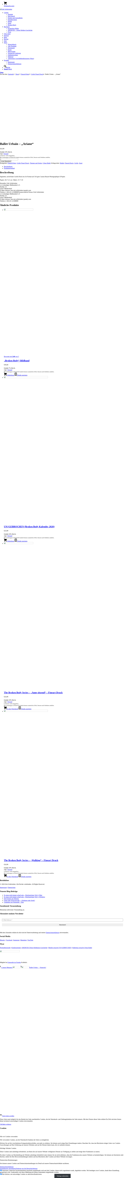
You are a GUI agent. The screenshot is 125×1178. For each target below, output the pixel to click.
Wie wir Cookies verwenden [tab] (9, 1136)
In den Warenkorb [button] (12, 709)
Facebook (9, 940)
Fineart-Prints (12, 163)
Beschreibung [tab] (8, 166)
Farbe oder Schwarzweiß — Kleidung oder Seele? (19, 900)
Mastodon (23, 940)
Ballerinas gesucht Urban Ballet (82, 948)
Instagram (16, 940)
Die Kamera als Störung (11, 899)
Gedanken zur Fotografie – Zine (14, 902)
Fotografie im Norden (14, 962)
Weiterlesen (10, 375)
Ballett (62, 163)
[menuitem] (64, 19)
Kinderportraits (16, 948)
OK (1, 1124)
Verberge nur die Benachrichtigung (26, 1168)
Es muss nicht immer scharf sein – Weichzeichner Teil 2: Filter (23, 895)
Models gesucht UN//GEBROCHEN (59, 948)
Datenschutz (11, 887)
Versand (5, 154)
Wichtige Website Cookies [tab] (8, 1148)
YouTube (30, 940)
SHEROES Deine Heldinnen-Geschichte (34, 948)
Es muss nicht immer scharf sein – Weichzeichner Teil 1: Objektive (24, 897)
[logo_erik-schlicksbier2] (6, 9)
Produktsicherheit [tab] (9, 168)
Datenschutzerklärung (52, 932)
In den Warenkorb (6, 161)
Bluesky (2, 940)
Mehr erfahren (6, 1124)
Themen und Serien (36, 163)
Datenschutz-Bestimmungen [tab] (8, 1160)
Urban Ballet (47, 163)
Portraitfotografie (5, 948)
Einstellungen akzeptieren (8, 1168)
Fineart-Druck (69, 163)
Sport (80, 163)
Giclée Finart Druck (23, 163)
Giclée (76, 163)
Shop (1, 72)
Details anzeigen (22, 375)
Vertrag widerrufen (62, 1176)
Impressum (3, 887)
